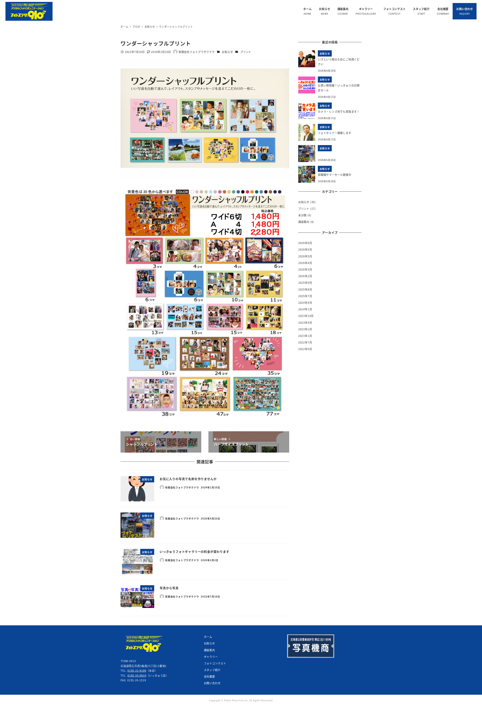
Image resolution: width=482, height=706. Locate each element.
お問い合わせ (212, 683)
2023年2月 (305, 329)
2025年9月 (305, 283)
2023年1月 (305, 336)
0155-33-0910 (136, 675)
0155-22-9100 (136, 670)
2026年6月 (305, 249)
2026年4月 (305, 263)
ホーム (208, 637)
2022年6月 (305, 349)
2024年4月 (305, 302)
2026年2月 (305, 276)
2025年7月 (305, 296)
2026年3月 (305, 269)
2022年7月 (305, 342)
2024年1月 (305, 309)
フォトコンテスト (215, 663)
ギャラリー (211, 657)
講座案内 (303, 222)
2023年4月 (305, 322)
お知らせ (227, 52)
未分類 (302, 215)
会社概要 (209, 676)
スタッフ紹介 (212, 670)
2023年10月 (306, 316)
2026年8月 (305, 243)
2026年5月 (305, 256)
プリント (245, 52)
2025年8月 (305, 289)
